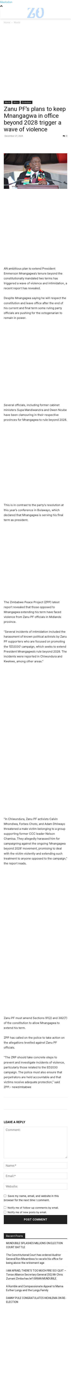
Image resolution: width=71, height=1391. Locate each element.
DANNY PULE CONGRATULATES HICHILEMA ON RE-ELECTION (36, 1299)
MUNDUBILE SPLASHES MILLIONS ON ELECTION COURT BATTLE (34, 1245)
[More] (43, 144)
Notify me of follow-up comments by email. (33, 1207)
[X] (16, 144)
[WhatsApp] (33, 144)
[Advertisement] (35, 63)
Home (7, 22)
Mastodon (6, 2)
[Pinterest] (25, 144)
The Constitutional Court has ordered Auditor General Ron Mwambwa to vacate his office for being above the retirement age (34, 1258)
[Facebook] (7, 144)
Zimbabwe (26, 102)
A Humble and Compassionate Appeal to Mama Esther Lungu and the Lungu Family (34, 1288)
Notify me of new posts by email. (27, 1212)
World (17, 22)
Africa (16, 102)
